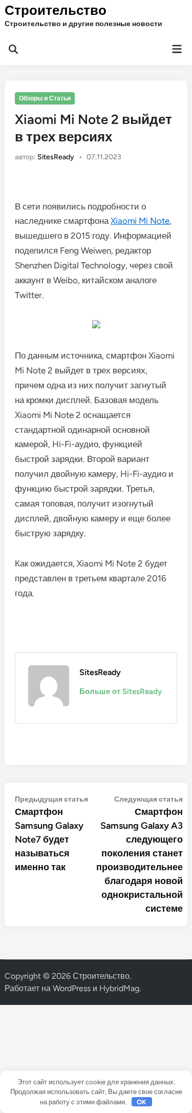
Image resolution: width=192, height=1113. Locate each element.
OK (141, 1102)
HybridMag (119, 988)
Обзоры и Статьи (45, 98)
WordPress (72, 988)
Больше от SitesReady (120, 691)
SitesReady (55, 157)
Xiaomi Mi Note (140, 221)
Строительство (55, 10)
